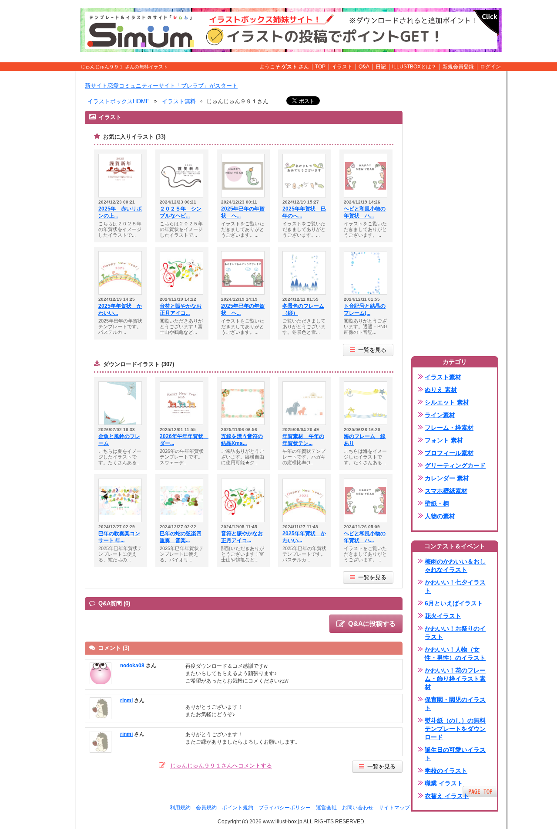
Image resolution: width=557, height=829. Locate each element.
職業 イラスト (444, 783)
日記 (381, 67)
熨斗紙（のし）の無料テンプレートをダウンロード (455, 729)
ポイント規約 (237, 808)
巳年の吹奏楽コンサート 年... (119, 537)
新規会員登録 (458, 67)
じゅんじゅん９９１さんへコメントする (221, 765)
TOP (320, 67)
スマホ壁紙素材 (446, 490)
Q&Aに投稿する (372, 623)
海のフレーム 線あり (365, 439)
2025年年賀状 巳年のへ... (304, 212)
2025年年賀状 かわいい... (120, 309)
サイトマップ (394, 808)
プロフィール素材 (449, 452)
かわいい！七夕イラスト (455, 586)
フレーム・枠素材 (449, 427)
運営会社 (326, 808)
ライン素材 (440, 414)
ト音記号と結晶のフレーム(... (365, 309)
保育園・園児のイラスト (455, 703)
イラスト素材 (443, 377)
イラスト (342, 67)
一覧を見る (372, 350)
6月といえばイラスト (454, 603)
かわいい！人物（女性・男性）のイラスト (455, 653)
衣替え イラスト (447, 795)
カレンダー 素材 (447, 478)
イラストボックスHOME (118, 101)
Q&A (364, 67)
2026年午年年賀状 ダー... (182, 439)
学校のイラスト (446, 770)
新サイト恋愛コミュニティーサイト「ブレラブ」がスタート (161, 85)
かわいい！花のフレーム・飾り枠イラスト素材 (455, 678)
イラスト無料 (179, 101)
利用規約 (180, 808)
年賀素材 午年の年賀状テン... (303, 439)
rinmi (126, 700)
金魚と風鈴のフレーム (119, 439)
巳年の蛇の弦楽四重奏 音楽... (180, 537)
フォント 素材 (444, 440)
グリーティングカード (455, 465)
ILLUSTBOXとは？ (414, 67)
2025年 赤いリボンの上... (120, 212)
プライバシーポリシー (284, 808)
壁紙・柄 (437, 503)
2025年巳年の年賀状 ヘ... (243, 212)
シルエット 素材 (447, 402)
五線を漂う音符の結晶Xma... (242, 439)
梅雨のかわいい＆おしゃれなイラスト (455, 565)
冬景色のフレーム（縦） (303, 309)
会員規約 (206, 808)
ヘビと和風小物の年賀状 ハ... (365, 212)
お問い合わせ (357, 808)
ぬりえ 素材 (441, 389)
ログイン (490, 67)
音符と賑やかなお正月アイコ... (180, 309)
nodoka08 (132, 666)
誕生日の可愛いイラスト (455, 753)
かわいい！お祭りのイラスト (455, 632)
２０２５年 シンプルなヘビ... (180, 212)
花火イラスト (443, 615)
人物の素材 (440, 516)
